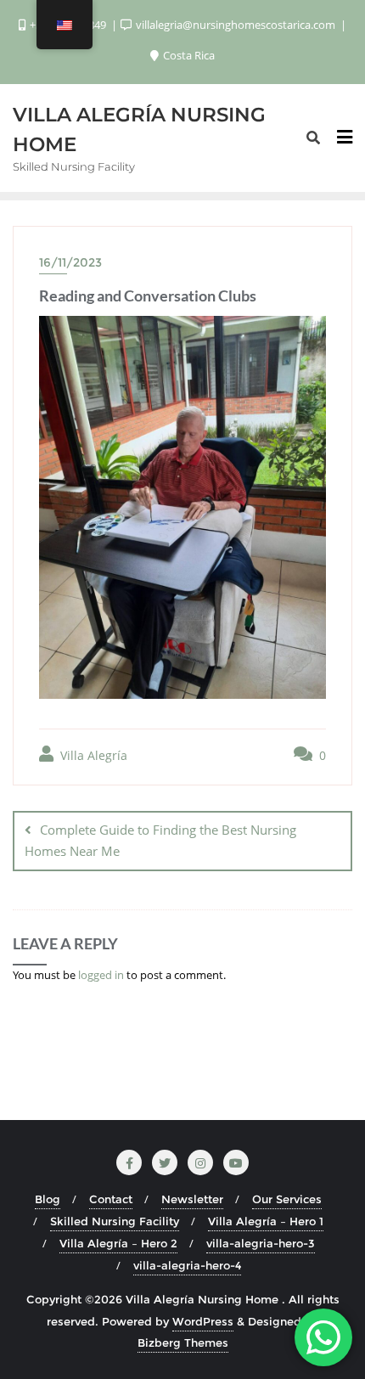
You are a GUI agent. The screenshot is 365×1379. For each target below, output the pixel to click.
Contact (110, 1199)
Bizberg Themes (183, 1342)
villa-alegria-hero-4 (187, 1265)
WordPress (202, 1321)
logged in (101, 974)
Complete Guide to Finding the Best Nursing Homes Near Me (160, 840)
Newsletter (192, 1199)
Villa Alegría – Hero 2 (118, 1243)
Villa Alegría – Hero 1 (265, 1221)
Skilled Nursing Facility (114, 1221)
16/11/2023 (70, 262)
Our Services (287, 1199)
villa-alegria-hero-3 (260, 1243)
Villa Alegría (92, 755)
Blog (47, 1199)
